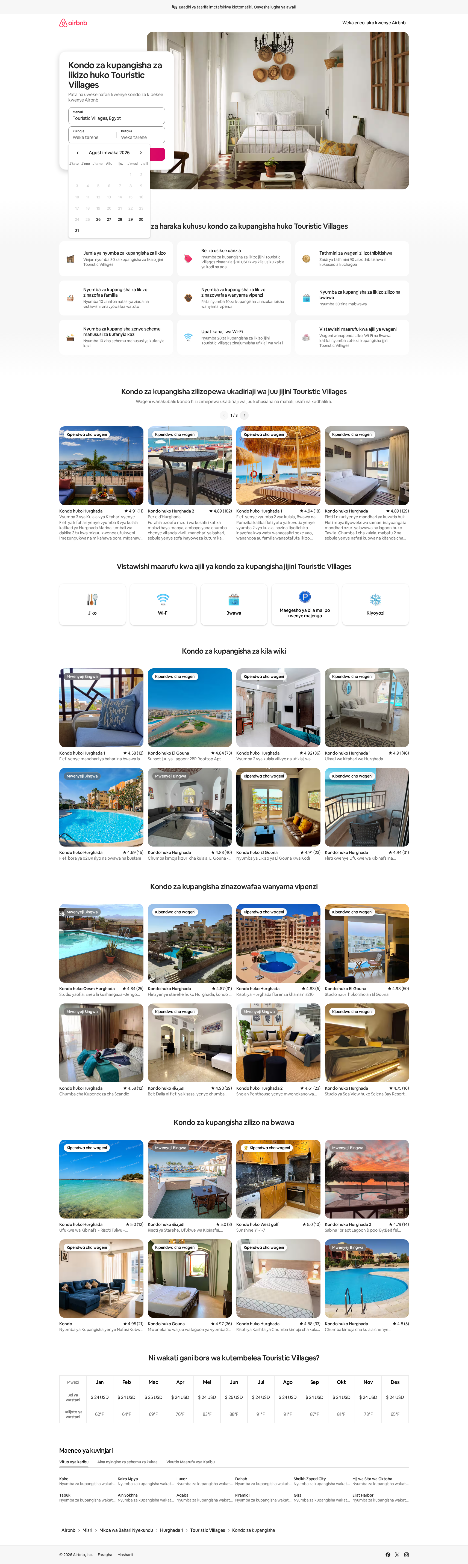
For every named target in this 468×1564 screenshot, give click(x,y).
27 (109, 219)
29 (130, 219)
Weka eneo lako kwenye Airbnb (374, 23)
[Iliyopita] (224, 415)
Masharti (125, 1554)
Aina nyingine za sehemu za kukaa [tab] (127, 1461)
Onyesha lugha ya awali (275, 7)
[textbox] (92, 137)
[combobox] (117, 118)
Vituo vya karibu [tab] (74, 1461)
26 (98, 219)
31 (77, 230)
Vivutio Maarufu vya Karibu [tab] (190, 1461)
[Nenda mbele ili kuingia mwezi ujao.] (140, 152)
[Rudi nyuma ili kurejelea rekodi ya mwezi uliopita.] (78, 152)
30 (141, 219)
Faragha (105, 1554)
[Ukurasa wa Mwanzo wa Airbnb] (73, 22)
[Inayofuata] (244, 415)
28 (120, 219)
